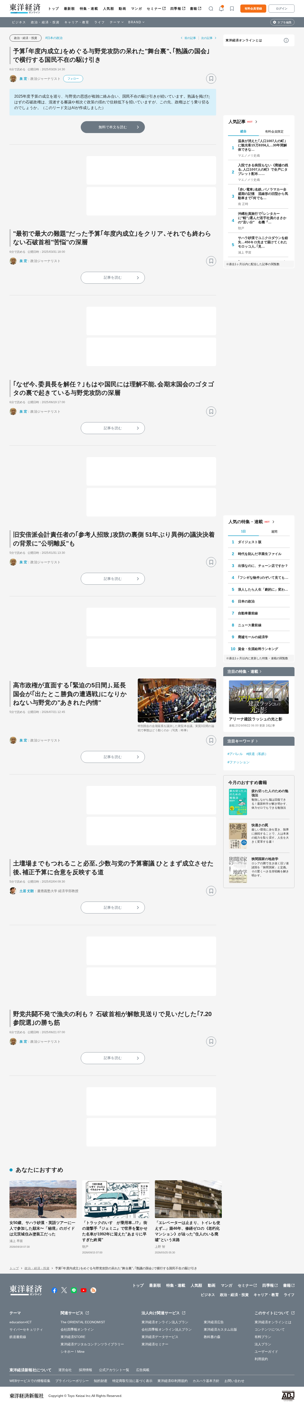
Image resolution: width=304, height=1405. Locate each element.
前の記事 (190, 38)
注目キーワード (241, 741)
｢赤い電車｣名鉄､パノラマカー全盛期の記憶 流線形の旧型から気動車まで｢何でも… (263, 193)
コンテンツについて (270, 1329)
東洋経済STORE (73, 1337)
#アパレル (235, 754)
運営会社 (65, 1370)
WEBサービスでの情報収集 (30, 1381)
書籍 (193, 8)
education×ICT (21, 1322)
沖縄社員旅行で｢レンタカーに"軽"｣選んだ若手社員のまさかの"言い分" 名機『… (262, 218)
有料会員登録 (253, 8)
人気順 (108, 8)
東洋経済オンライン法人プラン (165, 1322)
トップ (53, 8)
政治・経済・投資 (45, 22)
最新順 (69, 8)
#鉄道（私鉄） (257, 754)
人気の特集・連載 (245, 521)
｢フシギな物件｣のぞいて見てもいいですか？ (264, 577)
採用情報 (85, 1370)
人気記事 (237, 121)
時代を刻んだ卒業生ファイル (259, 554)
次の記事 (207, 38)
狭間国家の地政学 (265, 859)
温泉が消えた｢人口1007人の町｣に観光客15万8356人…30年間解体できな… (262, 145)
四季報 (175, 8)
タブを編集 (284, 22)
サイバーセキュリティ (26, 1329)
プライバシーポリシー (72, 1381)
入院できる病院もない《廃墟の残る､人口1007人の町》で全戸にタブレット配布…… (263, 169)
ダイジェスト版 (249, 542)
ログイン (281, 8)
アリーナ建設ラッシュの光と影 (255, 719)
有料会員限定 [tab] (274, 131)
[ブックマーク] (211, 79)
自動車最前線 (248, 613)
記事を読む (113, 277)
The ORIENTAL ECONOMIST (83, 1322)
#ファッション (239, 762)
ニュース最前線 (249, 625)
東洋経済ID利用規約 (172, 1381)
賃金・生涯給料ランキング (258, 649)
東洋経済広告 (214, 1322)
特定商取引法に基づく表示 (132, 1381)
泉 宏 (23, 79)
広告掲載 (142, 1370)
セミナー (154, 8)
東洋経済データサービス (160, 1337)
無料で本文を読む (113, 127)
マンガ (136, 8)
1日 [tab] (243, 531)
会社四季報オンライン (77, 1329)
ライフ (99, 22)
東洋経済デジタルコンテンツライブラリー (92, 1344)
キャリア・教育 (77, 22)
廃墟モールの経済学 (253, 637)
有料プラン (263, 1337)
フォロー (73, 78)
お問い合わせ (234, 1381)
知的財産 (100, 1381)
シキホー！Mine (73, 1351)
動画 (122, 8)
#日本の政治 (54, 38)
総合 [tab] (243, 131)
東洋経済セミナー (155, 1344)
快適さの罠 (260, 825)
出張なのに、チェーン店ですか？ (263, 566)
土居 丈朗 (26, 891)
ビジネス (19, 22)
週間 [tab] (274, 531)
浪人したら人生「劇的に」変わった (264, 589)
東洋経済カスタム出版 (220, 1329)
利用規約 (261, 1359)
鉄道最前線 (18, 1337)
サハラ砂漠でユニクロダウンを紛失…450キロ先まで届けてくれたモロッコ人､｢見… (263, 242)
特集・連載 (89, 8)
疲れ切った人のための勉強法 (270, 793)
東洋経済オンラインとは (244, 40)
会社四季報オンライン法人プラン (167, 1329)
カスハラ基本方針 (206, 1381)
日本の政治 (246, 601)
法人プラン (263, 1344)
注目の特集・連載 (243, 671)
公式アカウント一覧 (114, 1370)
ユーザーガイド (266, 1351)
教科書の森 (212, 1337)
